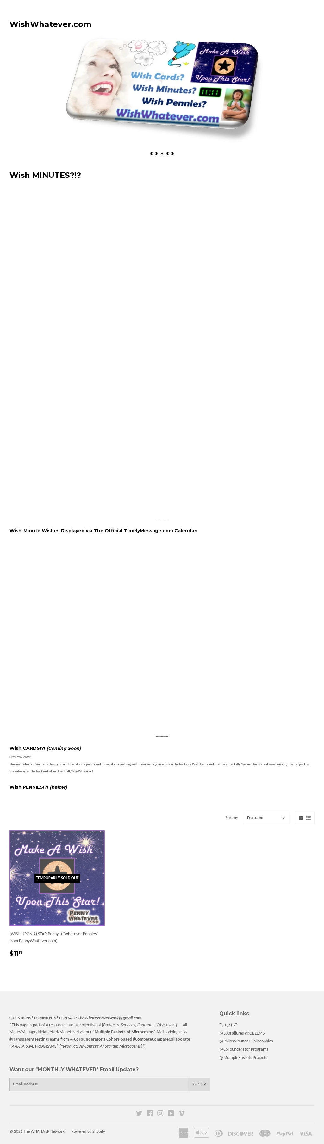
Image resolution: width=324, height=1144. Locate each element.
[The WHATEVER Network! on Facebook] (149, 1114)
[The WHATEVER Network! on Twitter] (139, 1114)
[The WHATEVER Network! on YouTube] (171, 1114)
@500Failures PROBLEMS (242, 1033)
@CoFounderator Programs (243, 1049)
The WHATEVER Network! (45, 1131)
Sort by (232, 818)
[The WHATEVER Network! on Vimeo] (181, 1114)
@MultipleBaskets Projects (243, 1057)
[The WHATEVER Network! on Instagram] (160, 1114)
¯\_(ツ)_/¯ (228, 1025)
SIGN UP (199, 1084)
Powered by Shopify (88, 1131)
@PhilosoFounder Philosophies (246, 1041)
